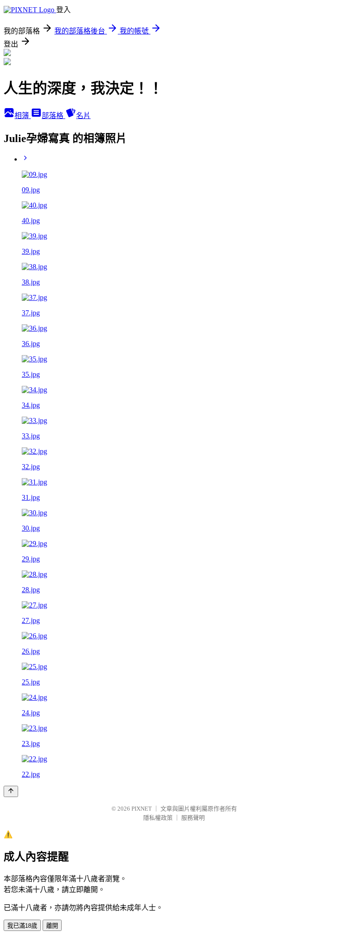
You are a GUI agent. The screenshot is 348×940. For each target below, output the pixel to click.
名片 (83, 115)
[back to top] (11, 791)
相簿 (22, 115)
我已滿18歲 (22, 925)
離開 (52, 925)
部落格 (53, 115)
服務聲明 (193, 817)
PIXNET (141, 808)
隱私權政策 (158, 817)
